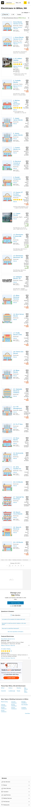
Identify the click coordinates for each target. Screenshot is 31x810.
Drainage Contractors (24, 702)
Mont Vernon (25, 691)
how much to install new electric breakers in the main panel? (14, 624)
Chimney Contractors (3, 705)
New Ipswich (26, 688)
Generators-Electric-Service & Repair (15, 642)
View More (27, 713)
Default (26, 12)
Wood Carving (4, 701)
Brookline (19, 688)
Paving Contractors (3, 711)
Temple (18, 690)
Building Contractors (23, 410)
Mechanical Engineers (12, 654)
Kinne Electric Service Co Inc (18, 23)
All (13, 14)
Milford (2, 688)
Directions (20, 27)
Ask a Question (16, 615)
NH (6, 560)
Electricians (16, 25)
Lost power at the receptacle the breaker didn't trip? (13, 619)
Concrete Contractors (14, 702)
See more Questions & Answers (15, 631)
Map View (6, 14)
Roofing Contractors (14, 705)
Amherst (10, 688)
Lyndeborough (12, 690)
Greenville (3, 690)
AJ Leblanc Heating (5, 648)
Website (15, 27)
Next (23, 566)
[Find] (25, 2)
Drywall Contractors (3, 708)
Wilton (10, 560)
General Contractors (14, 708)
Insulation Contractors (24, 708)
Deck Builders (24, 704)
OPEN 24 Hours (22, 18)
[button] (29, 2)
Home (2, 560)
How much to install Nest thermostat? (10, 628)
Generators (21, 84)
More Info (16, 28)
